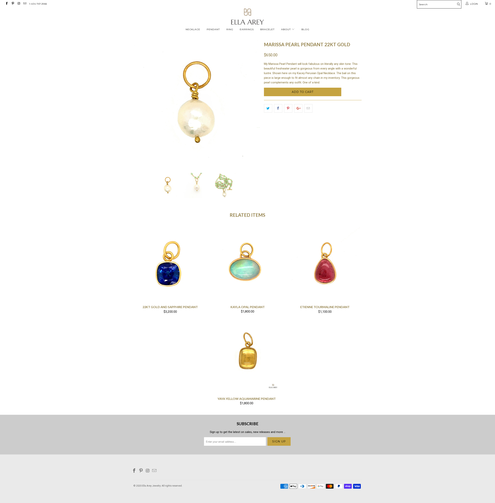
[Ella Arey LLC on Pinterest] (12, 4)
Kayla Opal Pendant (247, 264)
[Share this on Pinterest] (288, 108)
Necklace (193, 29)
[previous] (140, 103)
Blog (305, 29)
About (286, 29)
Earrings (247, 29)
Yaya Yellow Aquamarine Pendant (246, 356)
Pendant (213, 29)
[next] (253, 103)
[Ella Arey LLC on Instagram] (18, 4)
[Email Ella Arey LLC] (24, 4)
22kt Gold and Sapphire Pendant (170, 264)
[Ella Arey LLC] (247, 17)
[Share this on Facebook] (278, 108)
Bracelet (267, 29)
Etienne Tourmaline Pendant (325, 264)
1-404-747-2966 (38, 3)
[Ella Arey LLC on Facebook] (6, 4)
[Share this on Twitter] (268, 108)
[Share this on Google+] (298, 108)
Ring (229, 29)
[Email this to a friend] (308, 108)
